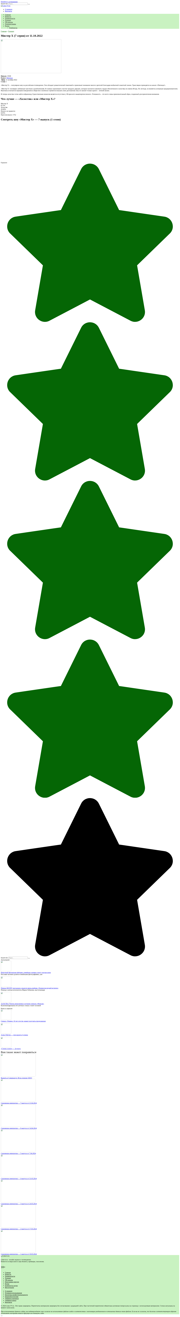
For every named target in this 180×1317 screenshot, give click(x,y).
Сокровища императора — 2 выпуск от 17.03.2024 (19, 1229)
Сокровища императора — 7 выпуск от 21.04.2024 (19, 1103)
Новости (8, 16)
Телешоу (8, 20)
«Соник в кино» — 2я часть (11, 1049)
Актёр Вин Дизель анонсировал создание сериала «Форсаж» (22, 1004)
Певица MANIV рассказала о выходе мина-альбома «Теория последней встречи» (29, 988)
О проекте (8, 9)
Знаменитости (10, 18)
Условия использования (13, 1293)
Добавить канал (10, 1300)
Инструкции (9, 1287)
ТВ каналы (9, 22)
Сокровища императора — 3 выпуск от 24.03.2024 (19, 1204)
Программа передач (12, 1282)
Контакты (8, 11)
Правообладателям (11, 1297)
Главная (8, 15)
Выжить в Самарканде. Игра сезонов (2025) (16, 1078)
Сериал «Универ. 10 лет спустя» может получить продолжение (23, 1021)
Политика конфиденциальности (16, 1295)
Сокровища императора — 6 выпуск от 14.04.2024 (19, 1128)
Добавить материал (12, 1298)
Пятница (9, 78)
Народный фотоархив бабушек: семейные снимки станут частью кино (26, 972)
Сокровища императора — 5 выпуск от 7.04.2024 (18, 1153)
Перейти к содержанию (9, 2)
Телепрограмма (10, 24)
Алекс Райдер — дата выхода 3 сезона (14, 1035)
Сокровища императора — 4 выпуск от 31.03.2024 (19, 1178)
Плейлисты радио (11, 1286)
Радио (7, 26)
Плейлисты (13, 28)
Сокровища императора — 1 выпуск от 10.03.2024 (19, 1254)
